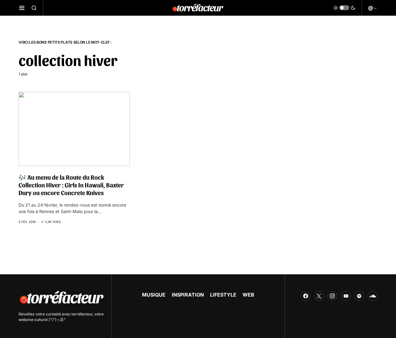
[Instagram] (332, 296)
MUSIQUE (154, 295)
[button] (22, 7)
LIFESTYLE (223, 295)
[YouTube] (346, 296)
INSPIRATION (188, 295)
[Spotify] (359, 296)
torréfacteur (82, 314)
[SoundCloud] (372, 296)
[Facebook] (306, 296)
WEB (248, 295)
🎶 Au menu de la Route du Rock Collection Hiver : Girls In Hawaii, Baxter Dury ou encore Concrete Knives (71, 184)
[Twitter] (319, 296)
